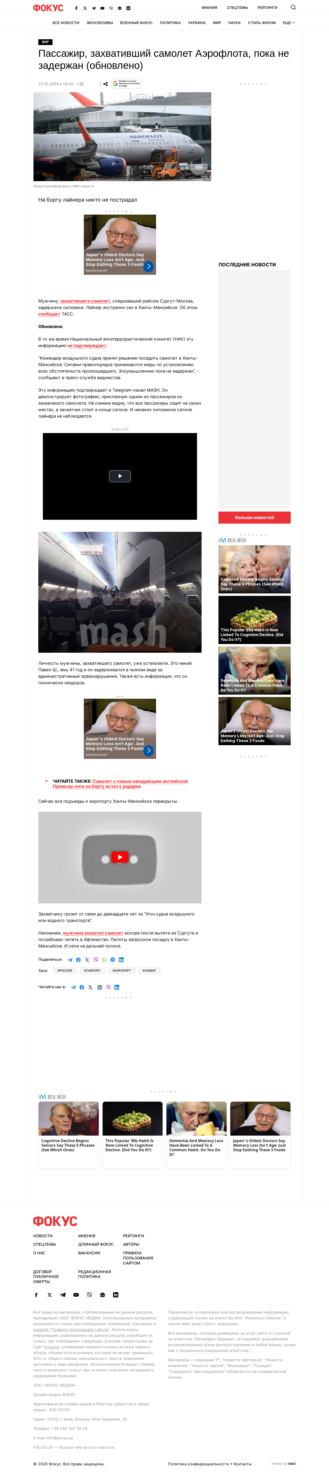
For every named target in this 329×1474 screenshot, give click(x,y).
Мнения (209, 7)
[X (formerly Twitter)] (85, 8)
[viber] (89, 1295)
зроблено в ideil (284, 1464)
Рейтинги (267, 7)
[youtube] (76, 1295)
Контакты (243, 1463)
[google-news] (102, 1295)
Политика (170, 22)
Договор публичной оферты (46, 1276)
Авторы (131, 1244)
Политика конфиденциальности (198, 1463)
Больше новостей (254, 517)
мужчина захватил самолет (93, 932)
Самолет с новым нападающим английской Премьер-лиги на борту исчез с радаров (120, 784)
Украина (197, 22)
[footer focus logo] (55, 1221)
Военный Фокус (136, 22)
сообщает (49, 313)
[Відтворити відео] (120, 857)
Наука (234, 22)
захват (150, 970)
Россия (65, 970)
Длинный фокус (96, 1244)
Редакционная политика (94, 1274)
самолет (93, 970)
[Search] (293, 7)
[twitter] (49, 1295)
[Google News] (119, 8)
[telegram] (62, 1295)
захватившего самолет (85, 300)
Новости (43, 1235)
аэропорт (123, 970)
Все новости (66, 22)
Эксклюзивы (99, 22)
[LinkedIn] (128, 8)
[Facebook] (76, 8)
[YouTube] (102, 8)
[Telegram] (93, 8)
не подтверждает (86, 345)
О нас (39, 1252)
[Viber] (111, 8)
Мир (217, 22)
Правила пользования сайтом (138, 1257)
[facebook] (36, 1295)
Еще (287, 22)
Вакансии (89, 1252)
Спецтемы (237, 7)
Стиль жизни (262, 22)
